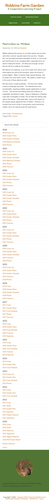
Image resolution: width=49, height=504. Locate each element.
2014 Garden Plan (9, 364)
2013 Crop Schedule (10, 380)
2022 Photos (7, 220)
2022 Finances (8, 223)
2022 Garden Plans (10, 214)
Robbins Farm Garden (24, 5)
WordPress (34, 499)
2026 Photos (7, 145)
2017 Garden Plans (10, 308)
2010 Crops (7, 424)
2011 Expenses (8, 412)
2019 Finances (8, 276)
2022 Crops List (8, 211)
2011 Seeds (7, 406)
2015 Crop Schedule (10, 349)
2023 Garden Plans (10, 195)
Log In (5, 447)
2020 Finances (8, 258)
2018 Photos (7, 295)
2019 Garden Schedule (11, 273)
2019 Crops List (8, 267)
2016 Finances (8, 333)
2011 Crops (7, 403)
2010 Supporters (9, 433)
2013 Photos (7, 383)
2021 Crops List (8, 230)
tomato (14, 116)
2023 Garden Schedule (11, 198)
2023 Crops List (8, 192)
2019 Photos (7, 279)
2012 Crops (7, 390)
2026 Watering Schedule (11, 142)
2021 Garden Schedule (11, 236)
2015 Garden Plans (10, 345)
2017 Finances (8, 317)
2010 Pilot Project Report (12, 440)
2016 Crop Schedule (10, 330)
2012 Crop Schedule (10, 396)
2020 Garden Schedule (11, 255)
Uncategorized (17, 113)
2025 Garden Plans (10, 154)
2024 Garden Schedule (11, 179)
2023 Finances (8, 204)
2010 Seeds (7, 427)
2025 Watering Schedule (11, 160)
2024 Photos (7, 182)
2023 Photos (7, 201)
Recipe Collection (9, 443)
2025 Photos (7, 163)
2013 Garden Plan (9, 377)
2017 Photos (7, 314)
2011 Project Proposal (10, 415)
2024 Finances (8, 185)
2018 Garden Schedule (11, 292)
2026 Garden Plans (10, 136)
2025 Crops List (8, 151)
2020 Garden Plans (10, 251)
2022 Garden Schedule (11, 217)
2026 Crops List (8, 133)
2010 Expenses (8, 430)
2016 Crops (7, 324)
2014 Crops (7, 361)
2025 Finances (8, 167)
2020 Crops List (8, 248)
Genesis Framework (21, 499)
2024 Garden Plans (10, 176)
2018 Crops (7, 286)
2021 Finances (8, 242)
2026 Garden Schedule (11, 139)
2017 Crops (7, 305)
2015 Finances (8, 352)
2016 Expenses (8, 336)
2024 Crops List (8, 173)
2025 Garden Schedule (11, 157)
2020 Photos (7, 261)
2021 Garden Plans (10, 233)
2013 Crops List (8, 374)
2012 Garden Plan (9, 393)
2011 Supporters (8, 418)
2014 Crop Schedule (10, 367)
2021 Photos (7, 239)
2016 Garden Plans (10, 327)
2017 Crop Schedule (10, 311)
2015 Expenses (8, 355)
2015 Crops (7, 342)
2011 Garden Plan (9, 409)
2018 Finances (8, 298)
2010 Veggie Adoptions (11, 437)
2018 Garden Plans (10, 289)
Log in (41, 499)
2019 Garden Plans (10, 270)
